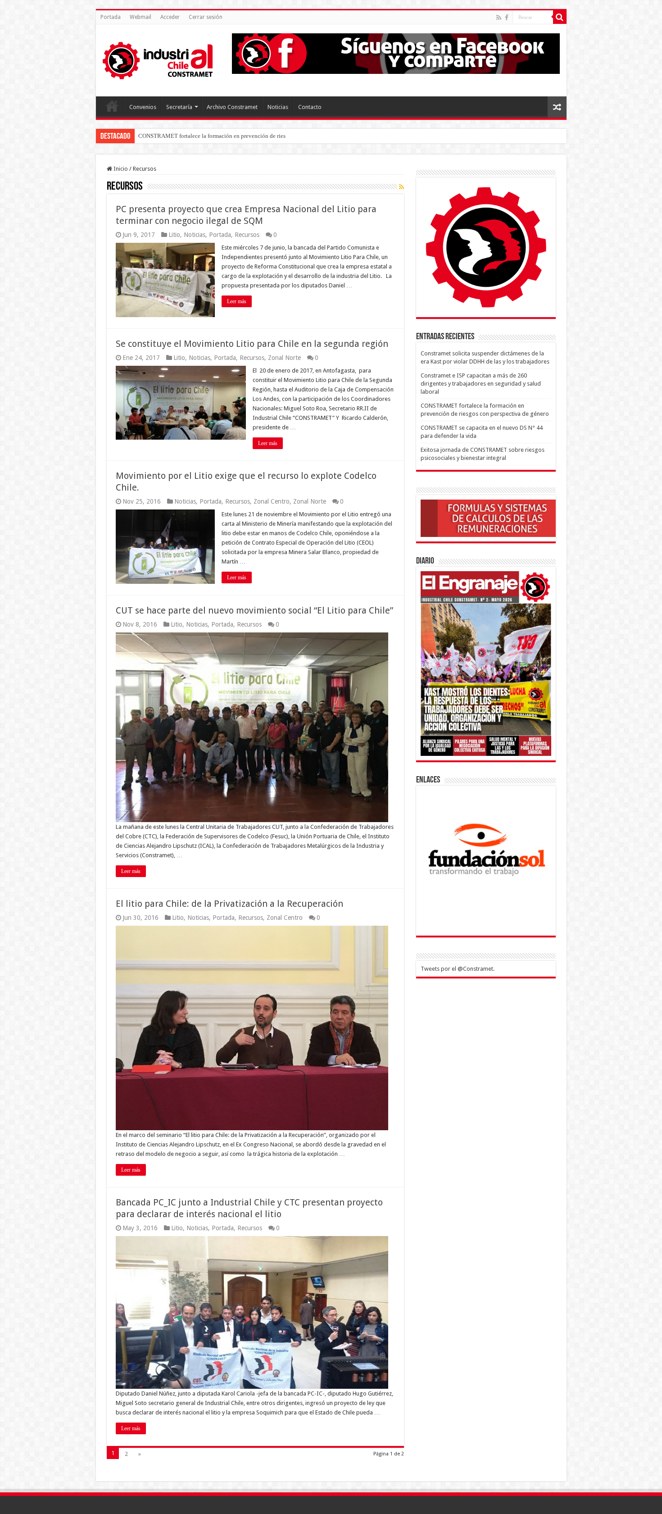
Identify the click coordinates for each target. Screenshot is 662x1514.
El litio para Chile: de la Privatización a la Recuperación (229, 903)
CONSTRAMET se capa (167, 135)
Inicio (120, 168)
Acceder (170, 17)
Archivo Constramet (232, 107)
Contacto (310, 107)
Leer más (236, 301)
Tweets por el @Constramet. (457, 968)
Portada (110, 17)
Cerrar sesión (205, 17)
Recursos (247, 234)
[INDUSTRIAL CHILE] (158, 58)
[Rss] (498, 17)
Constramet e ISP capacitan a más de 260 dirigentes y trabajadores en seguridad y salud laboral (481, 383)
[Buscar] (560, 17)
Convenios (142, 107)
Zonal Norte (284, 357)
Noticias (278, 107)
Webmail (140, 17)
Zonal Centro (272, 501)
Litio (174, 234)
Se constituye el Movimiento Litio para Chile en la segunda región (252, 343)
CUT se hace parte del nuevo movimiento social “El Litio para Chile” (254, 610)
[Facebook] (506, 17)
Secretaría (179, 107)
